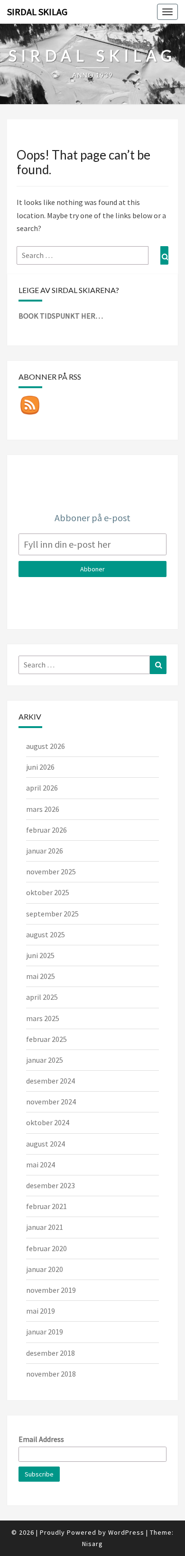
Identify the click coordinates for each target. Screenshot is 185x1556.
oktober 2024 (47, 1122)
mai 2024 (40, 1164)
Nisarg (92, 1543)
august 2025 (45, 934)
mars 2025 (42, 1018)
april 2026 (42, 787)
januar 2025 (44, 1060)
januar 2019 (44, 1331)
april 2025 (42, 997)
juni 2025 (40, 955)
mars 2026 (42, 809)
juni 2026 (40, 767)
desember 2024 (50, 1080)
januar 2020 (44, 1269)
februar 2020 (46, 1248)
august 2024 (45, 1143)
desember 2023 (50, 1185)
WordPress (126, 1532)
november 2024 (51, 1101)
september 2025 (52, 913)
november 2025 (51, 871)
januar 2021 (44, 1227)
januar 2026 (44, 850)
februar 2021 (46, 1206)
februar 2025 (46, 1039)
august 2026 (45, 746)
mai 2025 (40, 976)
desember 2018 (50, 1353)
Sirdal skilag (37, 12)
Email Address (41, 1439)
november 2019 (51, 1290)
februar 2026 (46, 830)
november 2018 (51, 1373)
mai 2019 (40, 1311)
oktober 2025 (47, 892)
